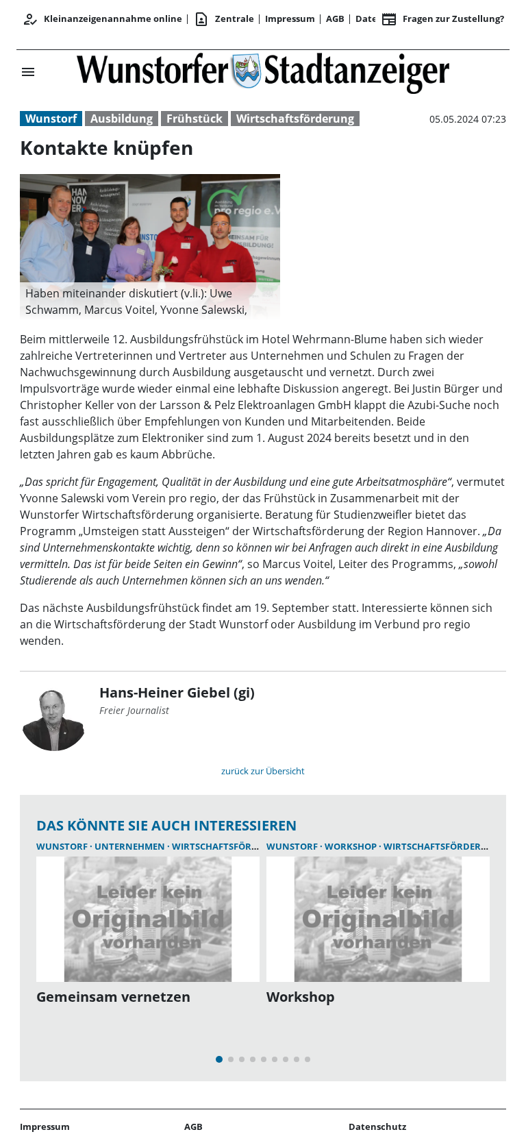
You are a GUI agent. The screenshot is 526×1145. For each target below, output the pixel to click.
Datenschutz (377, 1126)
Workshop (352, 846)
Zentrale (223, 19)
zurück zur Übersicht (263, 771)
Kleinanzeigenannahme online (102, 19)
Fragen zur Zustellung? (442, 19)
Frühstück (194, 118)
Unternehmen (131, 846)
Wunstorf (51, 118)
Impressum (290, 18)
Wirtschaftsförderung (295, 118)
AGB (335, 18)
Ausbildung (121, 118)
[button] (150, 301)
